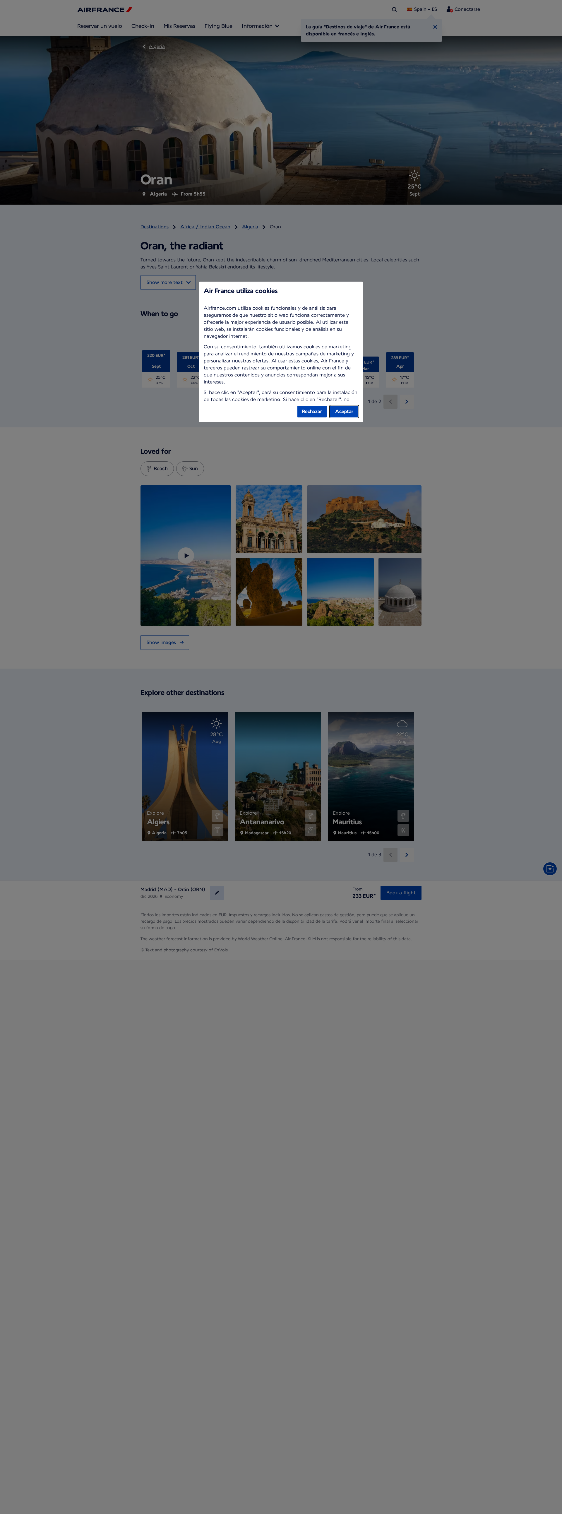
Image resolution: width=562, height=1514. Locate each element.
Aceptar (344, 411)
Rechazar (312, 411)
